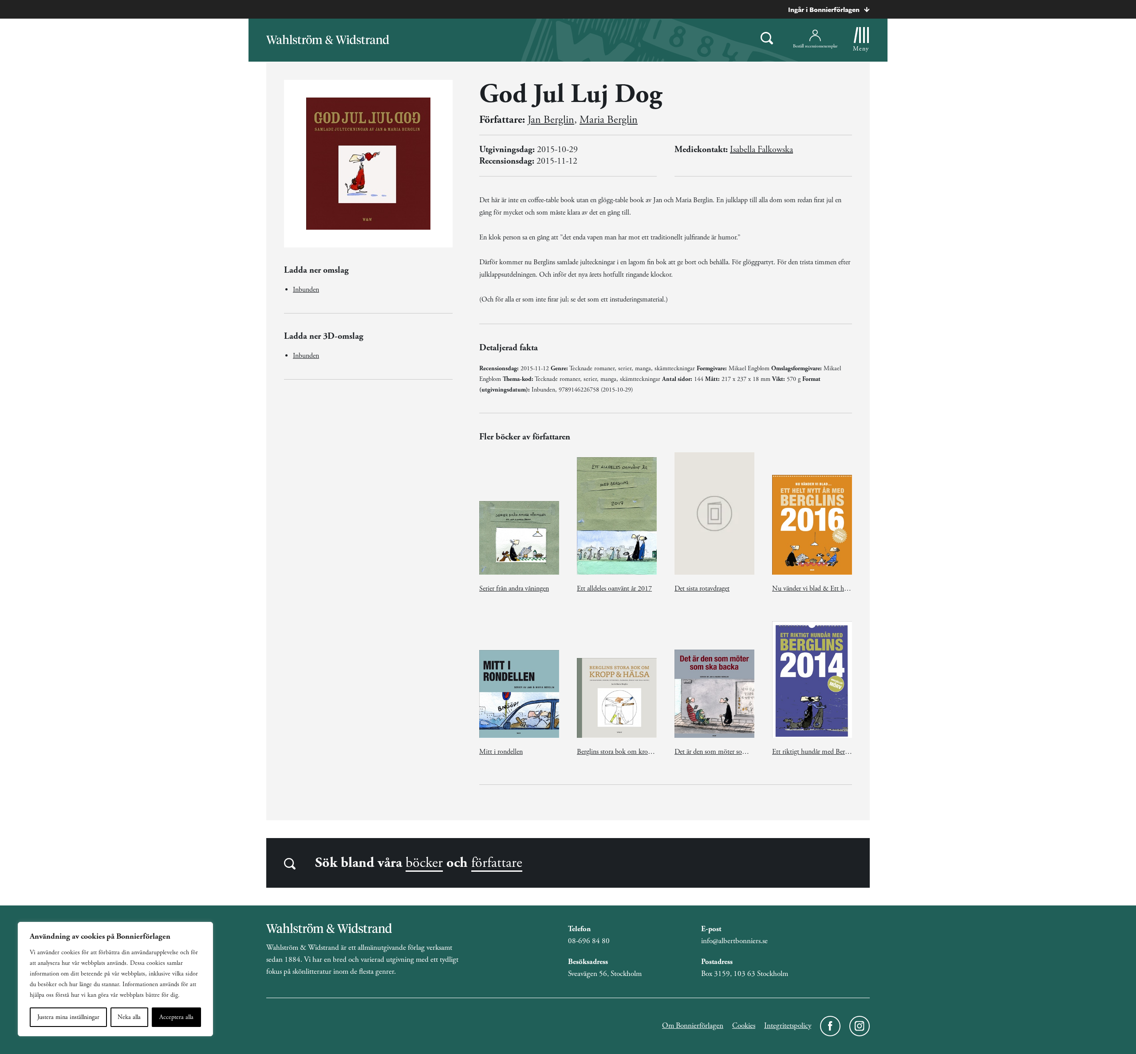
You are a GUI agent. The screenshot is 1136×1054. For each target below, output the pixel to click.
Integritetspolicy (787, 1025)
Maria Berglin (609, 120)
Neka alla (129, 1017)
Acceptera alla (176, 1017)
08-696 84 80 (589, 941)
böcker (424, 863)
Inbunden (306, 289)
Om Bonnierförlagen (692, 1025)
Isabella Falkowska (761, 149)
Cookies (743, 1025)
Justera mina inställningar (68, 1017)
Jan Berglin (551, 120)
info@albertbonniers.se (734, 941)
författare (496, 863)
